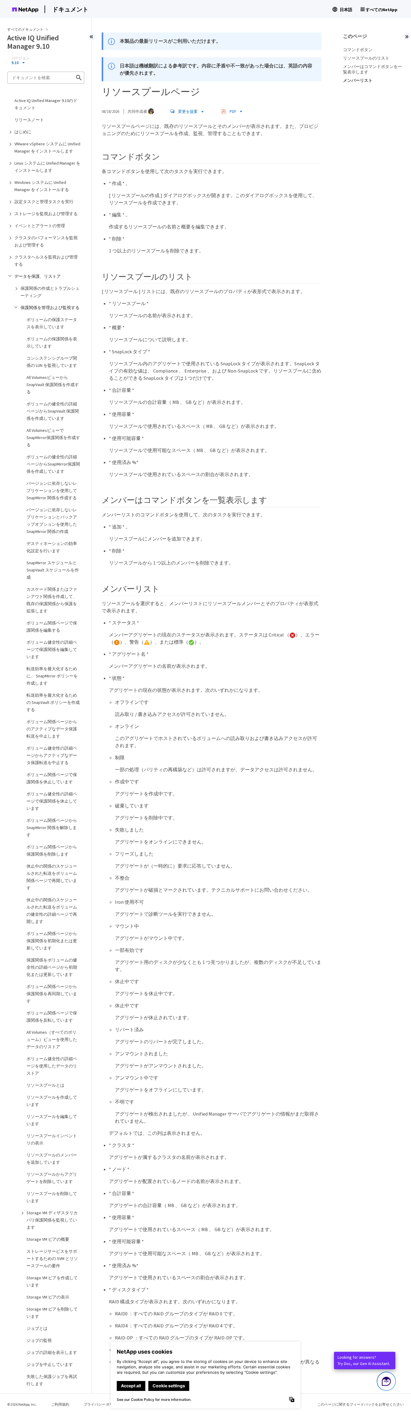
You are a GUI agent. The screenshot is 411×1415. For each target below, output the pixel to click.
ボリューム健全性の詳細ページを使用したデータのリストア (51, 1066)
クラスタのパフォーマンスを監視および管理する (46, 241)
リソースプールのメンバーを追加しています (51, 1158)
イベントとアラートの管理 (39, 225)
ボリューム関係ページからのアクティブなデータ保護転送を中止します (51, 729)
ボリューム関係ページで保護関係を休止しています (51, 778)
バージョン (20, 58)
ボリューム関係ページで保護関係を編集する (51, 626)
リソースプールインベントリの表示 (51, 1139)
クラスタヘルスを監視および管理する (46, 260)
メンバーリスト (357, 80)
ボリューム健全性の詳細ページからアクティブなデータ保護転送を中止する (51, 755)
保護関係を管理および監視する (49, 307)
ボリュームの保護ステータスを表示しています (51, 323)
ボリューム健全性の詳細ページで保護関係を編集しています (51, 649)
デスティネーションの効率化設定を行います (51, 547)
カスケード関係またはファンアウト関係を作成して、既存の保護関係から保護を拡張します (51, 600)
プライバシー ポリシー (102, 1404)
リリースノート (29, 119)
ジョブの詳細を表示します (51, 1352)
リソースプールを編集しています (51, 1120)
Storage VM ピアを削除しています (52, 1312)
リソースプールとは (45, 1085)
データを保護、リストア (37, 276)
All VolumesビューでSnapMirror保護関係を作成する (53, 437)
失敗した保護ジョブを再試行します (51, 1380)
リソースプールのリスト (366, 58)
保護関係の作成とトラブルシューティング (49, 292)
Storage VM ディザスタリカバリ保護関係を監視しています (52, 1220)
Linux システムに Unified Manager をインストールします (47, 166)
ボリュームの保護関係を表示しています (51, 342)
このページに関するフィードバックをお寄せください (360, 1404)
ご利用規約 (60, 1404)
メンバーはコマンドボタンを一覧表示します (372, 69)
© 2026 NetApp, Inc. (22, 1404)
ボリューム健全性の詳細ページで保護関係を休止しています (51, 801)
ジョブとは (37, 1328)
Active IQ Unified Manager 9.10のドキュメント (45, 104)
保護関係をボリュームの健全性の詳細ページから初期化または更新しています (51, 967)
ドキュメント (70, 9)
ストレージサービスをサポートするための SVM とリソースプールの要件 (52, 1258)
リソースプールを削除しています (51, 1197)
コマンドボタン (357, 49)
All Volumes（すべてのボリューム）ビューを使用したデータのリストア (51, 1039)
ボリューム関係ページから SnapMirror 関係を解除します (51, 828)
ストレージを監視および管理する (46, 213)
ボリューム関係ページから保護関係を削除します (51, 850)
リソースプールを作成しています (51, 1101)
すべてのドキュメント (25, 29)
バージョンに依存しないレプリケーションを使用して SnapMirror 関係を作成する (51, 490)
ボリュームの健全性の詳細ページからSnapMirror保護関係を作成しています (53, 464)
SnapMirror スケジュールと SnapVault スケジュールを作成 (52, 570)
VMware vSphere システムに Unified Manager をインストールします (47, 147)
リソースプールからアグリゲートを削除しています (51, 1178)
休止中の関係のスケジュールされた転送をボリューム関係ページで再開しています (51, 876)
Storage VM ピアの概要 (47, 1239)
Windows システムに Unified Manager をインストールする (41, 186)
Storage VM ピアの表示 (47, 1297)
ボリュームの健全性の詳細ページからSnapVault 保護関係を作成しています (52, 411)
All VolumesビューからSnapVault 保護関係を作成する (52, 385)
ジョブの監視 (39, 1340)
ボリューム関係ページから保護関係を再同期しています (51, 994)
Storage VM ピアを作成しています (52, 1281)
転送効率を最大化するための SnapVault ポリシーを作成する (53, 702)
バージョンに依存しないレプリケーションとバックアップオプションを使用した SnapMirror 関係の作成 (51, 520)
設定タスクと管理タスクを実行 (43, 201)
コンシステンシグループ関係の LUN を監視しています (51, 361)
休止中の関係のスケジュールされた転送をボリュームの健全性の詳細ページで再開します (51, 910)
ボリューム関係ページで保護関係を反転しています (51, 1016)
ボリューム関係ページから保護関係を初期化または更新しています (51, 941)
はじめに (22, 132)
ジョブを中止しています (49, 1364)
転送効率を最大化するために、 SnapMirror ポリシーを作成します (52, 676)
